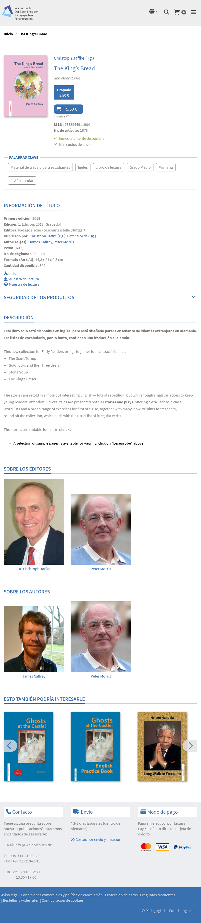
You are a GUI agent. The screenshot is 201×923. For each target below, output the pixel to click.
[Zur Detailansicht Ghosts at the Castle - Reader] (34, 747)
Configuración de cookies (63, 900)
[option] (34, 525)
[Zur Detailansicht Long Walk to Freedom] (168, 747)
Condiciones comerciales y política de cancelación (62, 894)
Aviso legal (10, 894)
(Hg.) (74, 58)
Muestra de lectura (23, 278)
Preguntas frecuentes (157, 894)
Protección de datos (121, 894)
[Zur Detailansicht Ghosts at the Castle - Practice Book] (101, 747)
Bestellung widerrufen (21, 900)
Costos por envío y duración (98, 839)
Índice (13, 273)
